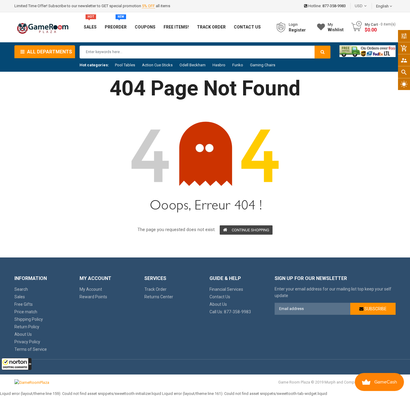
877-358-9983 (334, 6)
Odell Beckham (192, 65)
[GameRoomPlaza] (31, 382)
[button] (17, 364)
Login (293, 25)
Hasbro (219, 65)
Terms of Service (30, 349)
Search (21, 289)
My (336, 27)
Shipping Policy (28, 319)
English (383, 6)
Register (297, 30)
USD (368, 6)
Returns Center (158, 296)
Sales (19, 296)
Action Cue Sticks (157, 65)
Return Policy (26, 326)
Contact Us (220, 296)
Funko (237, 65)
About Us (23, 334)
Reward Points (93, 296)
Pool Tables (125, 65)
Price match (25, 311)
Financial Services (226, 289)
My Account (91, 289)
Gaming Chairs (262, 65)
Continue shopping (250, 230)
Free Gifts (23, 304)
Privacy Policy (27, 341)
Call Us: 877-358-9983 (230, 311)
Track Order (155, 289)
